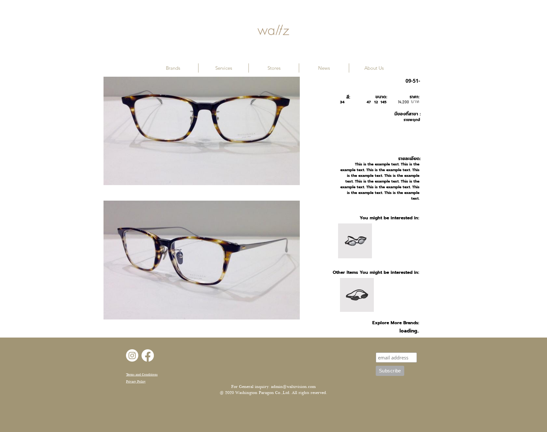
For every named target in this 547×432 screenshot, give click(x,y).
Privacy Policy (136, 381)
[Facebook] (147, 355)
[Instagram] (132, 355)
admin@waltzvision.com (293, 386)
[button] (173, 68)
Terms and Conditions (142, 374)
